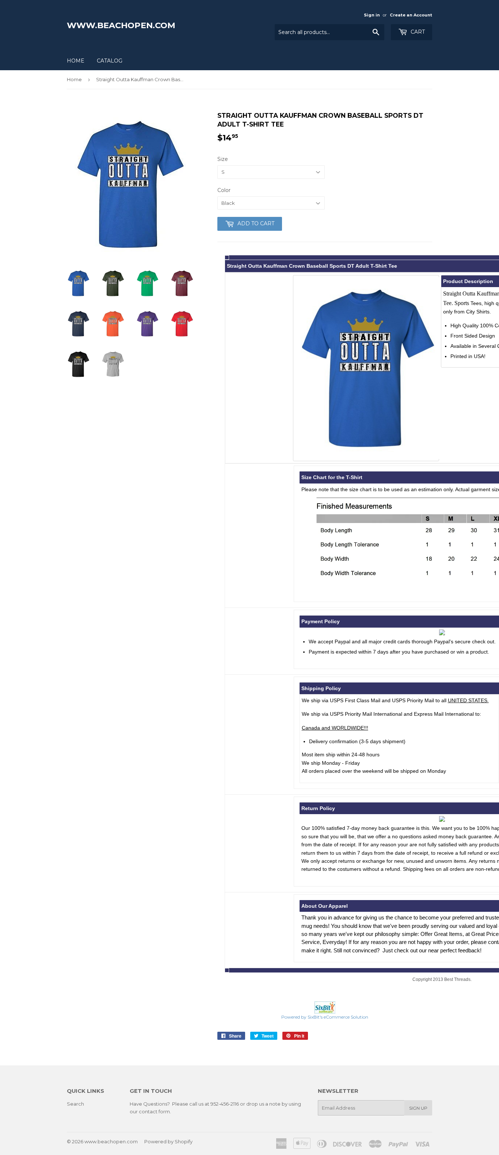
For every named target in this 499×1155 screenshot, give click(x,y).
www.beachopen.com (121, 25)
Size (222, 159)
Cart (417, 32)
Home (75, 60)
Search (75, 1104)
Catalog (109, 60)
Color (224, 190)
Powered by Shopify (168, 1141)
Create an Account (411, 15)
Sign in (372, 15)
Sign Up (418, 1108)
